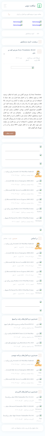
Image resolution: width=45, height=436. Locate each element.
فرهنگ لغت (36, 58)
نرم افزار (23, 175)
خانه (38, 33)
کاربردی (31, 400)
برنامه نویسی (30, 175)
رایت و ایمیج (30, 327)
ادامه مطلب (9, 133)
